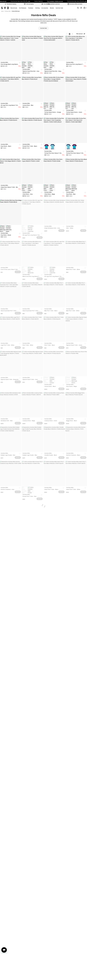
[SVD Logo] (5, 8)
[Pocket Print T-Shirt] (32, 130)
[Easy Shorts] (10, 130)
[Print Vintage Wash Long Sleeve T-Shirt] (10, 48)
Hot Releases (22, 8)
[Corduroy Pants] (32, 404)
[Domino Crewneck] (76, 439)
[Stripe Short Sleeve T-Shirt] (10, 171)
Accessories (44, 8)
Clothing (37, 8)
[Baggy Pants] (76, 404)
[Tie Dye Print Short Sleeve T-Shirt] (54, 130)
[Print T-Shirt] (32, 329)
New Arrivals (13, 8)
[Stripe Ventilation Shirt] (54, 212)
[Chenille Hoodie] (54, 439)
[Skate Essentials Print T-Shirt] (10, 294)
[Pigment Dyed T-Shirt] (76, 329)
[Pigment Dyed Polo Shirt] (32, 48)
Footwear (30, 8)
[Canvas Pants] (32, 89)
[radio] (67, 33)
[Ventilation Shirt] (10, 404)
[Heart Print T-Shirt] (54, 473)
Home (2, 11)
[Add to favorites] (20, 63)
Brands (52, 8)
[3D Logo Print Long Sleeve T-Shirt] (10, 89)
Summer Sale (59, 8)
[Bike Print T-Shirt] (54, 294)
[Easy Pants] (76, 171)
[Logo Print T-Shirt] (10, 329)
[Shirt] (76, 212)
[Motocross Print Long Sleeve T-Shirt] (76, 48)
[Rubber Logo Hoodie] (10, 439)
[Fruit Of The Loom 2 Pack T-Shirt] (10, 253)
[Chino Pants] (32, 171)
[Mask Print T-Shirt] (76, 253)
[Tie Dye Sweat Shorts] (54, 89)
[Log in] (81, 8)
